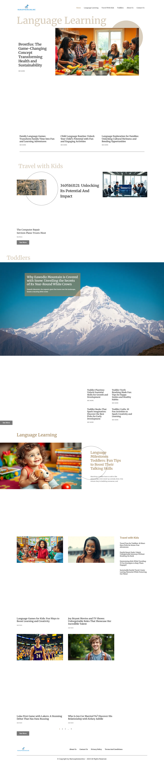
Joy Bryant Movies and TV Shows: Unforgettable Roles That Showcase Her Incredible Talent (89, 621)
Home (78, 8)
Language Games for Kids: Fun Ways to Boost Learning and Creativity (38, 620)
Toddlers (120, 8)
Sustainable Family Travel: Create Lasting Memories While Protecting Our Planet (133, 572)
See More (19, 237)
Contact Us (140, 8)
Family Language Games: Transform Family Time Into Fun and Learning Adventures (37, 139)
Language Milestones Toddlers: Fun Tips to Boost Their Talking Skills (105, 460)
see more (19, 625)
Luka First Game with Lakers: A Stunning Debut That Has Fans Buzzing (39, 717)
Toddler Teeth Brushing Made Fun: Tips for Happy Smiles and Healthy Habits (122, 395)
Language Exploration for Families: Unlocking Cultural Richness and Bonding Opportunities (120, 139)
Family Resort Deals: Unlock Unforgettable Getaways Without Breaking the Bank (132, 554)
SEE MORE (21, 71)
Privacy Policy (96, 749)
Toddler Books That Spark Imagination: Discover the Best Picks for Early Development (97, 414)
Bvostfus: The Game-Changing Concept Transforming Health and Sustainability (32, 54)
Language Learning (91, 8)
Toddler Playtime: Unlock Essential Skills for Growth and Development (97, 393)
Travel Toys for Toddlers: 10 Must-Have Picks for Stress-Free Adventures (132, 545)
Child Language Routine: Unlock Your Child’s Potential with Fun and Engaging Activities (77, 139)
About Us (130, 8)
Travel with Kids (108, 8)
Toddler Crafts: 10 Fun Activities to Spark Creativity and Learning (122, 413)
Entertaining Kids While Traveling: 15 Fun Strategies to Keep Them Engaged (133, 563)
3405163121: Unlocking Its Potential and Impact (79, 190)
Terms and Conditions (113, 749)
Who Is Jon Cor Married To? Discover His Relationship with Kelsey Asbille (90, 717)
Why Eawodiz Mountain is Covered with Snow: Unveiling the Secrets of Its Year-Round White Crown (52, 280)
